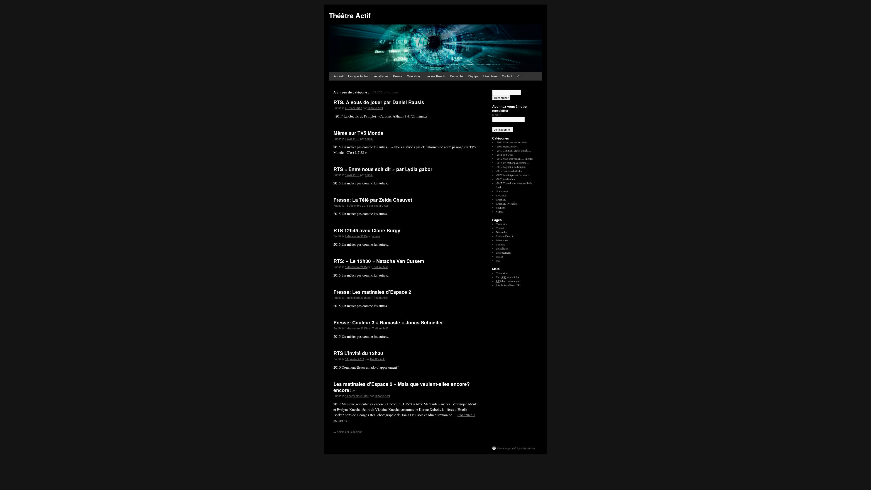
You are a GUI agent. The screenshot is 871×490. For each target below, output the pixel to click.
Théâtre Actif (350, 15)
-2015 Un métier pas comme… (512, 162)
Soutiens (500, 207)
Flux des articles (507, 277)
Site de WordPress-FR (508, 285)
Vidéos (500, 211)
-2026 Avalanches (505, 179)
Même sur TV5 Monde (358, 132)
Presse (397, 76)
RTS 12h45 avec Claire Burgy (366, 230)
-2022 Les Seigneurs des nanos (512, 175)
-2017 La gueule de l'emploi (511, 167)
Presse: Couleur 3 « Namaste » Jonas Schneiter (388, 322)
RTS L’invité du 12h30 (358, 353)
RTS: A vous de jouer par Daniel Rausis (378, 102)
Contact (507, 76)
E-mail (496, 115)
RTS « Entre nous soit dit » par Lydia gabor (382, 169)
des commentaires (508, 281)
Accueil (339, 76)
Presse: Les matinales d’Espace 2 (372, 291)
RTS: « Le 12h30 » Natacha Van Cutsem (378, 260)
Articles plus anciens (347, 432)
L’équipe (473, 76)
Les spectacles (358, 76)
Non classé (502, 191)
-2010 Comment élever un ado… (513, 150)
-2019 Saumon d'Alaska (509, 171)
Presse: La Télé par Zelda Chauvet (372, 199)
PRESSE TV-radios (506, 203)
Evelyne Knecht (435, 76)
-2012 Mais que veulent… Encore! (514, 158)
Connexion (502, 273)
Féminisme (490, 76)
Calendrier (413, 76)
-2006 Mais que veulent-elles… (513, 142)
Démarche (456, 76)
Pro (519, 76)
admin (369, 139)
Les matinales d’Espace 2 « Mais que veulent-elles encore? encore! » (401, 386)
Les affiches (381, 76)
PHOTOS (501, 195)
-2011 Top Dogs (505, 154)
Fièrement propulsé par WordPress (516, 448)
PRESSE (501, 199)
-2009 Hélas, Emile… (507, 146)
